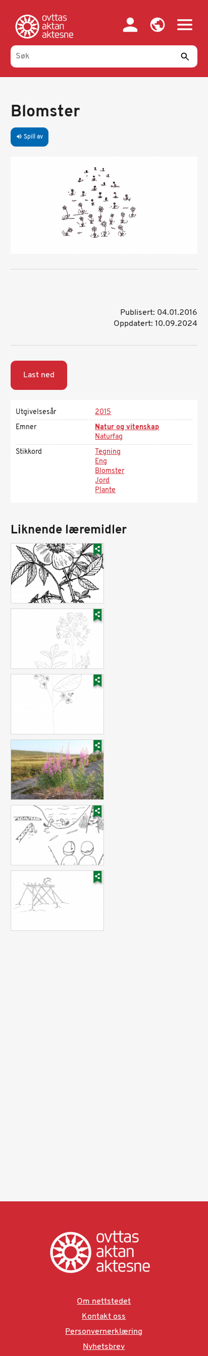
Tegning (108, 452)
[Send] (184, 56)
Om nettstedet (104, 1302)
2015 (103, 412)
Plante (105, 490)
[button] (157, 24)
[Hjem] (46, 26)
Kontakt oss (104, 1317)
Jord (102, 481)
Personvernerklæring (103, 1332)
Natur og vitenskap (127, 427)
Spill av (29, 137)
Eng (101, 461)
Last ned (39, 375)
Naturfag (109, 437)
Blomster (109, 471)
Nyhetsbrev (104, 1347)
